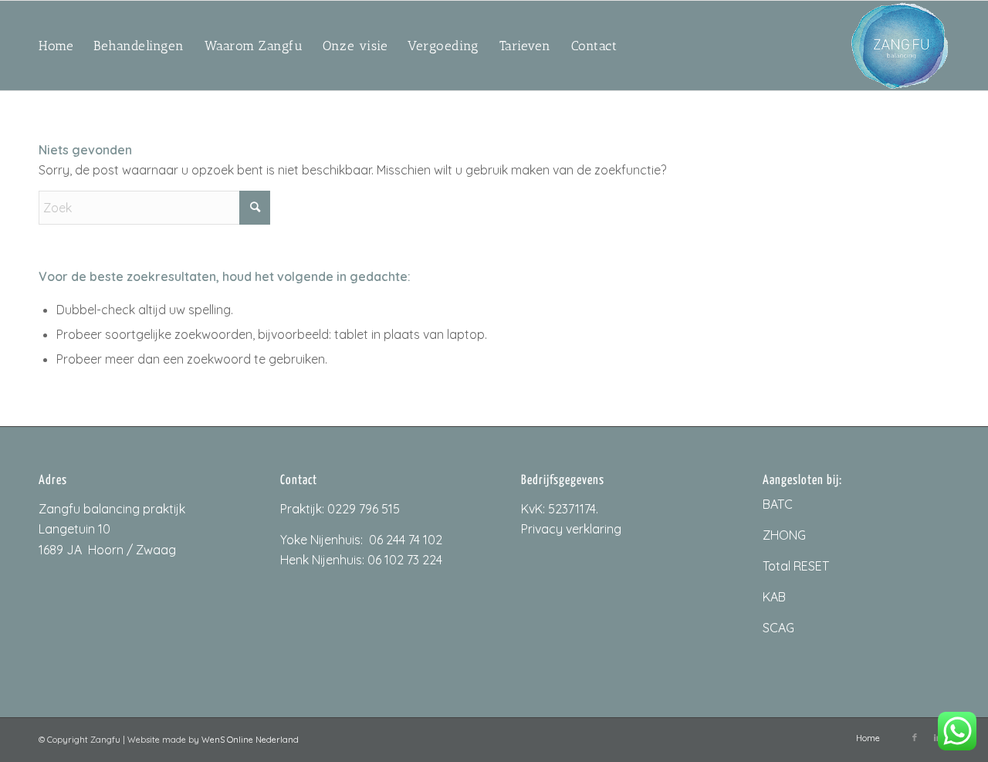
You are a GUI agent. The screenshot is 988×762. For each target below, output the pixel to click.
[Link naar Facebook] (914, 737)
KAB (774, 597)
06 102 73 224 (404, 559)
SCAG (778, 627)
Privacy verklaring (571, 529)
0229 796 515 (363, 508)
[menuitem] (56, 45)
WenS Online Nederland (250, 739)
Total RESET (796, 566)
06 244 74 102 (405, 539)
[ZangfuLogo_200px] (899, 45)
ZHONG (784, 535)
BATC (778, 504)
